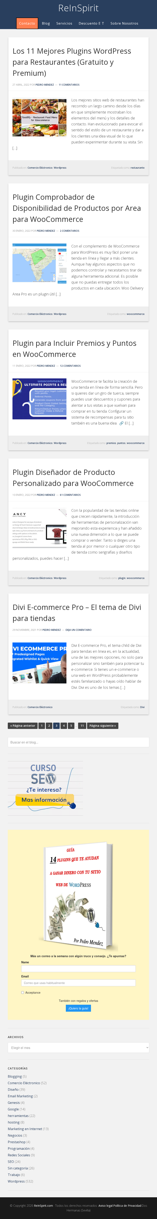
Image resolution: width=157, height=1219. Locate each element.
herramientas (18, 1115)
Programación (19, 1148)
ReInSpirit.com (43, 1206)
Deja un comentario (79, 630)
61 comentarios (70, 495)
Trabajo (14, 1174)
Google (13, 1109)
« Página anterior (22, 726)
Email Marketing (20, 1096)
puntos (121, 443)
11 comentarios (69, 84)
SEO (11, 1161)
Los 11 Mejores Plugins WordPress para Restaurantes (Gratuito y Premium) (71, 62)
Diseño (13, 1089)
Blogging (15, 1076)
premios (111, 443)
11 (82, 726)
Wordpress (60, 167)
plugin (122, 578)
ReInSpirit (78, 8)
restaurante (138, 167)
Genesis (14, 1102)
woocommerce (136, 314)
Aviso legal (106, 1206)
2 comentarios (69, 231)
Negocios (15, 1135)
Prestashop (17, 1142)
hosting (14, 1122)
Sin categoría (18, 1168)
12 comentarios (70, 366)
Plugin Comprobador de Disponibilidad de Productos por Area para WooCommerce (76, 208)
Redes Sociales (19, 1155)
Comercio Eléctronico (40, 167)
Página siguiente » (103, 726)
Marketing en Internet (25, 1129)
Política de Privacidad (127, 1206)
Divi (142, 707)
